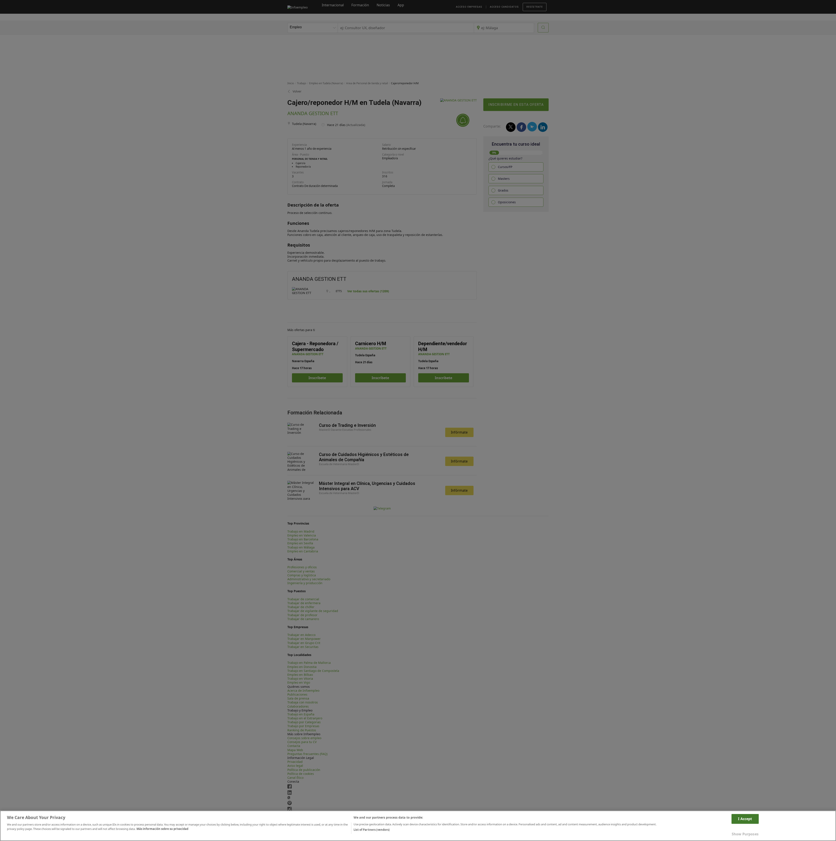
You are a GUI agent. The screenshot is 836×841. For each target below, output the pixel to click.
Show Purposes (745, 834)
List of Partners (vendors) (371, 829)
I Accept (745, 818)
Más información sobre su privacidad (162, 829)
